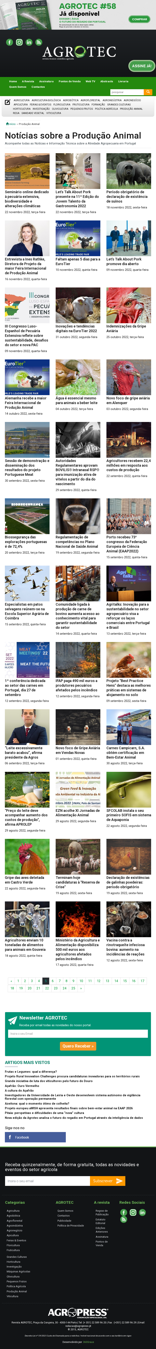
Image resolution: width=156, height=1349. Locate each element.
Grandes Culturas (119, 104)
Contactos (38, 86)
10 (81, 981)
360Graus (88, 1342)
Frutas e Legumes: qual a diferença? (31, 1072)
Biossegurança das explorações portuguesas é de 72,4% (26, 542)
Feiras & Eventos (40, 104)
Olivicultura (60, 108)
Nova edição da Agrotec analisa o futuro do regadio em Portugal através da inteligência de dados (74, 1118)
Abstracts (106, 81)
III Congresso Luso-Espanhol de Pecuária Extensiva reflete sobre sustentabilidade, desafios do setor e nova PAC (26, 335)
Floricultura (61, 104)
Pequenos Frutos (81, 108)
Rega (16, 113)
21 (38, 988)
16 (133, 981)
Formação (98, 104)
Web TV (90, 81)
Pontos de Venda (70, 81)
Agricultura (21, 100)
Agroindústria (112, 100)
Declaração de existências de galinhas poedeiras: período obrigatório (128, 882)
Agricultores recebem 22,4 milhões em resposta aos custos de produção (128, 465)
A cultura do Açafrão (19, 1090)
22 (47, 988)
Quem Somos (17, 86)
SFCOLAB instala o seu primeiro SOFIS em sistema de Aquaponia (128, 815)
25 (73, 988)
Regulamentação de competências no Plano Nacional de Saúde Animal (77, 542)
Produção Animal (131, 108)
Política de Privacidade (70, 1225)
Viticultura (53, 113)
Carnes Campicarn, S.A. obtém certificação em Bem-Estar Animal (125, 752)
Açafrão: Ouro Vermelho (22, 1086)
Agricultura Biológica (46, 100)
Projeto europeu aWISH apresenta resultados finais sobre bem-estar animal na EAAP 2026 (69, 1108)
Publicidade (64, 1220)
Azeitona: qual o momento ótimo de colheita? (37, 1103)
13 (107, 981)
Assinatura (46, 81)
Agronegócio (132, 100)
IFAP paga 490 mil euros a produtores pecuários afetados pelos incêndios (76, 685)
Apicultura (21, 104)
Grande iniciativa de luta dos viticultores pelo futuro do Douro (49, 1081)
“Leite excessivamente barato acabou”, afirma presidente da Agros (23, 752)
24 (64, 988)
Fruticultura (81, 104)
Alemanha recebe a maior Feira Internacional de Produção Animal (26, 403)
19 (21, 988)
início (12, 124)
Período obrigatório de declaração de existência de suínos (126, 196)
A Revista (28, 81)
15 (125, 981)
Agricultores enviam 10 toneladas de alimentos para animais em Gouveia (25, 945)
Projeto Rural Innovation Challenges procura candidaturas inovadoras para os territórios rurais (72, 1076)
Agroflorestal (90, 100)
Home (13, 81)
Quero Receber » (78, 1046)
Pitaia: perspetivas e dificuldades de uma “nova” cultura (44, 1113)
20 (29, 988)
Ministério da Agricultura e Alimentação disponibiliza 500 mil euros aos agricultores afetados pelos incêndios (78, 949)
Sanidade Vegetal (33, 113)
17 (142, 981)
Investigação (41, 108)
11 (90, 981)
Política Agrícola (106, 108)
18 (12, 988)
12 (99, 981)
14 (116, 981)
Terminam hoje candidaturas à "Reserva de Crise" (78, 882)
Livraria (123, 81)
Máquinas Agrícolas (18, 1271)
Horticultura (21, 108)
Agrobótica (70, 100)
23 (56, 988)
